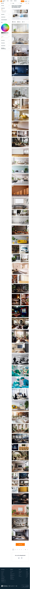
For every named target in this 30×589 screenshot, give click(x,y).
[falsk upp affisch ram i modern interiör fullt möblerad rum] (20, 50)
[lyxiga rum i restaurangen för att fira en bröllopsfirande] (20, 417)
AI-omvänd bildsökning (2, 578)
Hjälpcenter (20, 571)
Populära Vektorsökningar (12, 575)
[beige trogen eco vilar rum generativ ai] (20, 455)
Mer (3, 1)
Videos (11, 0)
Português (27, 573)
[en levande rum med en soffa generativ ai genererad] (25, 258)
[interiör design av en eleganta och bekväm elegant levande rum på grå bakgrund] (20, 523)
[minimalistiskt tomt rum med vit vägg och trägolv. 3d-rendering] (23, 279)
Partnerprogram (12, 573)
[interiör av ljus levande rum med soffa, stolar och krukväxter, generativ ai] (20, 428)
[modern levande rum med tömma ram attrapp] (16, 104)
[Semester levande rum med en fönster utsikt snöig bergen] (20, 438)
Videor (20, 21)
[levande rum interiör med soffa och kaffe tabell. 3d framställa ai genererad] (15, 483)
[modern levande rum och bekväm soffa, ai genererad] (20, 230)
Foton (8, 0)
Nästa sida (20, 544)
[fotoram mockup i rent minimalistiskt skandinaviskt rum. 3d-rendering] (20, 405)
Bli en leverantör (20, 576)
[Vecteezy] (1, 1)
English (27, 571)
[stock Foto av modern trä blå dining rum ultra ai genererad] (24, 476)
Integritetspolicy (27, 586)
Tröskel (2, 36)
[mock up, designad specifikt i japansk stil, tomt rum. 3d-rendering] (14, 134)
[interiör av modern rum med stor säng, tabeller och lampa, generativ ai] (23, 134)
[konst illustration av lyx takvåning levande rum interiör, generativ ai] (20, 499)
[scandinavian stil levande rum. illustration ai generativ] (20, 81)
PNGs (24, 21)
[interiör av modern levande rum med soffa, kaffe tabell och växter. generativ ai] (20, 323)
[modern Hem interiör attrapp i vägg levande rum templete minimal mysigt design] (14, 213)
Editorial (15, 0)
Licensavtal (11, 571)
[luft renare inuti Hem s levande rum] (20, 169)
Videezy (2, 573)
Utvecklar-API (3, 577)
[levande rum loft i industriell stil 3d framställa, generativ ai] (20, 142)
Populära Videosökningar (12, 579)
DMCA (11, 572)
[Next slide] (27, 22)
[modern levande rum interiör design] (20, 39)
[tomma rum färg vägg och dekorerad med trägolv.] (20, 191)
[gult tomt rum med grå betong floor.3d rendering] (23, 490)
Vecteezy (2, 572)
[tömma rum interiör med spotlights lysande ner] (15, 447)
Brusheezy (2, 571)
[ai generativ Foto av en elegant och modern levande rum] (20, 466)
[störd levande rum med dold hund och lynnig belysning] (16, 299)
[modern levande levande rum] (20, 240)
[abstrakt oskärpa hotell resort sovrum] (20, 268)
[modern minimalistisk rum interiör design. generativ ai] (15, 490)
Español (27, 572)
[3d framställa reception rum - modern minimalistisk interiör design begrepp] (20, 348)
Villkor (23, 586)
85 (25, 549)
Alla (2, 9)
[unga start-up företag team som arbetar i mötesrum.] (20, 394)
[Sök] (26, 3)
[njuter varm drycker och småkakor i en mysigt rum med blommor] (25, 299)
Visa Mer (25, 15)
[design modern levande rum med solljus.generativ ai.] (20, 336)
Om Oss (20, 574)
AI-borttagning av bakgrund (3, 580)
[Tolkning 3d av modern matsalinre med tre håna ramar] (25, 104)
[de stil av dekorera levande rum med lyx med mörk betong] (20, 288)
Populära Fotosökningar (12, 577)
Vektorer (4, 0)
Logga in (26, 1)
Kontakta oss (20, 573)
